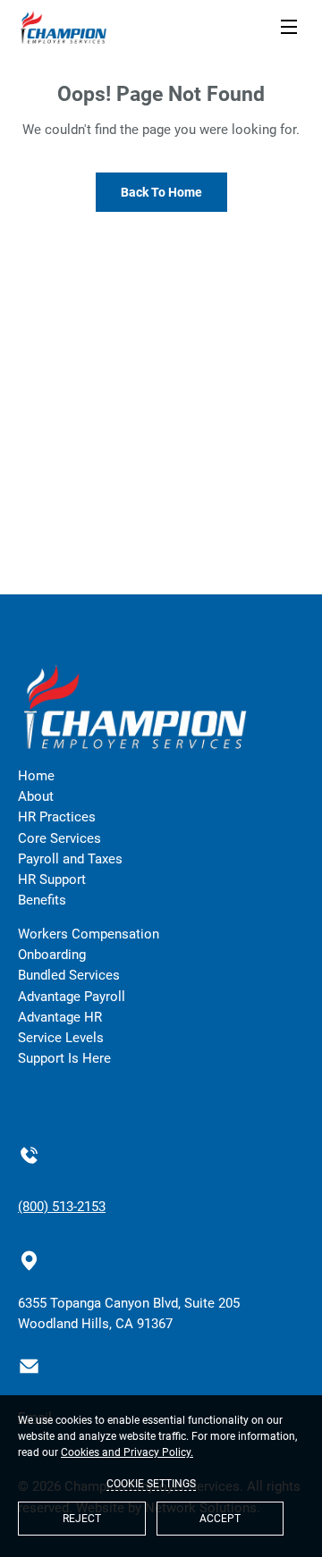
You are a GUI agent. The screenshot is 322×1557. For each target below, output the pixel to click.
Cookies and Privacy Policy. (127, 1452)
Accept (220, 1518)
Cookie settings (151, 1483)
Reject (82, 1518)
